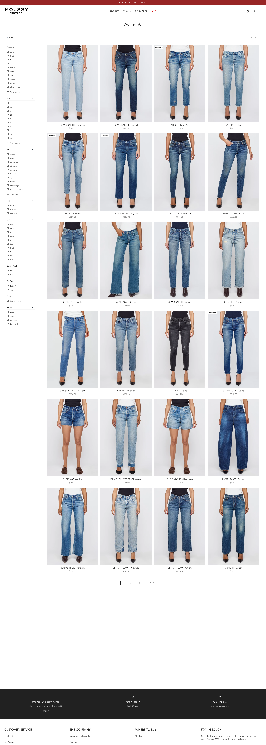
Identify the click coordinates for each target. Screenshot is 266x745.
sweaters (13, 79)
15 (139, 582)
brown (12, 240)
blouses (12, 83)
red (11, 256)
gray (11, 252)
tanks (12, 75)
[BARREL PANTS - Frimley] (233, 437)
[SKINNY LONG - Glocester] (179, 172)
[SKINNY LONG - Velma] (233, 349)
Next (152, 582)
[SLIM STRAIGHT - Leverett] (126, 83)
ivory (11, 260)
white (12, 228)
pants (12, 60)
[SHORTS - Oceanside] (72, 437)
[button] (114, 11)
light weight (14, 324)
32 (11, 138)
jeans (12, 52)
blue (11, 225)
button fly (13, 286)
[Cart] (260, 11)
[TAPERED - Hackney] (233, 83)
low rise (13, 206)
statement (13, 170)
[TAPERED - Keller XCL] (179, 83)
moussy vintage (15, 301)
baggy (12, 158)
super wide (14, 174)
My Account (10, 742)
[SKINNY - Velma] (179, 349)
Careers (73, 742)
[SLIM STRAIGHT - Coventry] (72, 83)
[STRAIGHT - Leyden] (233, 526)
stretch (12, 316)
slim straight (14, 166)
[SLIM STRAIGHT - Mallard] (179, 260)
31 (11, 134)
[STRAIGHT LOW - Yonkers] (179, 526)
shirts (12, 71)
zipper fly (13, 290)
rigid (12, 312)
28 (11, 123)
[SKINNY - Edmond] (72, 172)
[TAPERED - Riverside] (126, 349)
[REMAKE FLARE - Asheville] (72, 526)
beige (12, 236)
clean (12, 271)
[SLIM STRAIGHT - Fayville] (126, 172)
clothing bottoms (15, 87)
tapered (12, 178)
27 (11, 119)
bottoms (13, 68)
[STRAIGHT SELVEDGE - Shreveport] (126, 437)
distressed (13, 275)
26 (11, 115)
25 (11, 111)
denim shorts (14, 162)
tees (11, 64)
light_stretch (14, 320)
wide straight (14, 185)
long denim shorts (16, 189)
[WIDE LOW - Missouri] (126, 260)
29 (11, 127)
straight (12, 154)
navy (12, 244)
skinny (12, 182)
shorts (12, 56)
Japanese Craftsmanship (80, 736)
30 (11, 130)
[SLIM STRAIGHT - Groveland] (72, 349)
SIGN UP (46, 711)
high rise (13, 213)
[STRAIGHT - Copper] (233, 260)
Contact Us (9, 736)
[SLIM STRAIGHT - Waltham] (72, 260)
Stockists (139, 736)
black (12, 232)
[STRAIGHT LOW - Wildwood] (126, 526)
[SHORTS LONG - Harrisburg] (179, 437)
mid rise (13, 209)
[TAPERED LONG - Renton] (233, 172)
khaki (12, 248)
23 (11, 103)
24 (11, 107)
